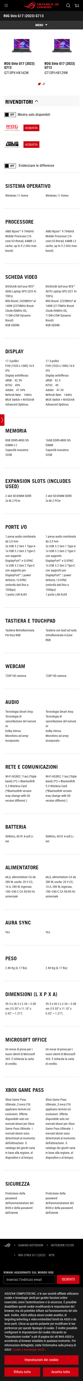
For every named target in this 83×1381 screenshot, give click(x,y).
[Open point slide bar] (2, 420)
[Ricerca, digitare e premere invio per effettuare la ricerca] (68, 5)
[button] (6, 5)
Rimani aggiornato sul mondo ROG (29, 1272)
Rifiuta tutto (22, 1372)
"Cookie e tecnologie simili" (28, 1349)
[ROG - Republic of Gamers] (41, 5)
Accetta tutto (60, 1372)
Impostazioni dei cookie (41, 1360)
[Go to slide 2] (43, 84)
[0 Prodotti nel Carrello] (76, 5)
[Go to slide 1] (39, 84)
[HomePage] (7, 1245)
